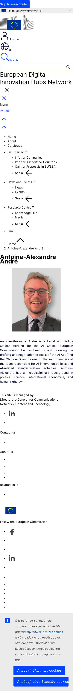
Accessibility (16, 607)
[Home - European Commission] (17, 22)
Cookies (13, 593)
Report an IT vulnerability (25, 584)
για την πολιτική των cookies (42, 632)
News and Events (19, 182)
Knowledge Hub (26, 213)
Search (13, 60)
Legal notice (16, 602)
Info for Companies (28, 157)
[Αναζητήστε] (68, 67)
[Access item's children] (28, 151)
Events (20, 192)
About (11, 141)
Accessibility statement (23, 459)
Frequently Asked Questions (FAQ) (31, 473)
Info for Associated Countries (36, 162)
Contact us (15, 577)
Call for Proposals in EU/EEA (35, 166)
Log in (14, 39)
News (19, 187)
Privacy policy (17, 598)
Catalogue (14, 145)
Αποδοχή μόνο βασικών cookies (43, 682)
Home (11, 136)
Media (19, 217)
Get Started (15, 152)
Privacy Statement (20, 477)
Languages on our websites (26, 589)
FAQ (10, 231)
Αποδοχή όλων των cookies (39, 670)
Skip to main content (15, 4)
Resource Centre (19, 207)
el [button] (10, 50)
